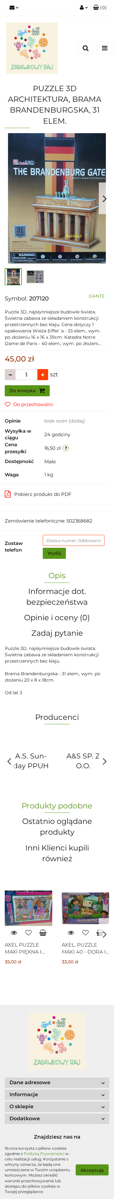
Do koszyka (23, 390)
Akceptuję (92, 1170)
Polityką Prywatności (44, 1153)
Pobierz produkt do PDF (43, 494)
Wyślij (54, 553)
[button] (100, 8)
